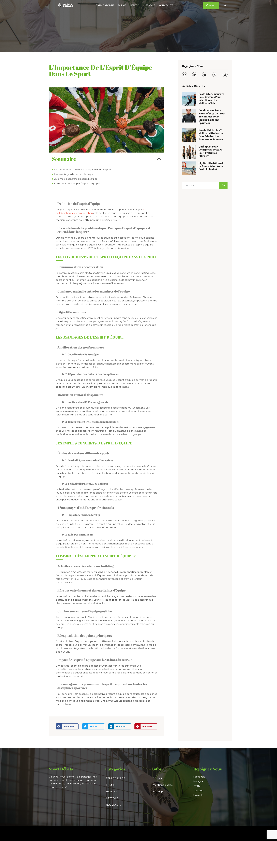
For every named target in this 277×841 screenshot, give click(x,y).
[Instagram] (214, 74)
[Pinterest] (225, 74)
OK (223, 185)
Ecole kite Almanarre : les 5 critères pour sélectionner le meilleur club (212, 98)
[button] (225, 5)
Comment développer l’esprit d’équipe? (77, 183)
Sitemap (158, 791)
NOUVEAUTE (166, 5)
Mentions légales (163, 785)
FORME (122, 5)
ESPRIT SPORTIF (105, 5)
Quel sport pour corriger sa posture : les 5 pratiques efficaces (211, 151)
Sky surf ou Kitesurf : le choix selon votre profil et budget (211, 166)
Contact (157, 778)
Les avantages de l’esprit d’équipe (73, 174)
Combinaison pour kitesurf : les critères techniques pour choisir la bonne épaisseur (212, 116)
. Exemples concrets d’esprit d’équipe (76, 178)
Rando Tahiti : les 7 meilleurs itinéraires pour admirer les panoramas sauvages (211, 134)
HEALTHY (135, 5)
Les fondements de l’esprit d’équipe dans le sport (82, 169)
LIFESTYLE (149, 5)
